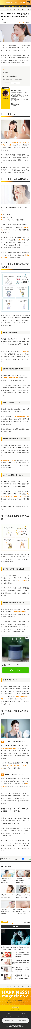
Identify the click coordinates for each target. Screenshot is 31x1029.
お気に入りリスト (22, 22)
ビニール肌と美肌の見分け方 (10, 76)
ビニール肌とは (7, 72)
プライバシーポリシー (8, 1016)
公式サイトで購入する (15, 670)
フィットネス (7, 6)
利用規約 (8, 1013)
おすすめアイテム (23, 6)
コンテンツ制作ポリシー (23, 1016)
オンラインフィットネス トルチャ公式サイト (15, 1020)
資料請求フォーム (15, 1008)
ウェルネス (14, 6)
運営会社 (23, 1013)
